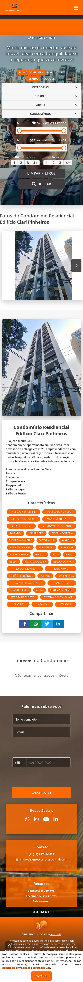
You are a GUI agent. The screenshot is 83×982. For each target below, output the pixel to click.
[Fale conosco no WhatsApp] (27, 819)
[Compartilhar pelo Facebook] (24, 624)
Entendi (41, 976)
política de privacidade (16, 968)
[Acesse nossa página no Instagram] (36, 819)
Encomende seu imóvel (41, 896)
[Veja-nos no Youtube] (46, 819)
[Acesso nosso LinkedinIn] (55, 819)
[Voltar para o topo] (9, 945)
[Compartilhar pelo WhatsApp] (36, 624)
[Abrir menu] (76, 7)
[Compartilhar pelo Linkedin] (58, 624)
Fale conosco (41, 901)
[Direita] (76, 265)
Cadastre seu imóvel (41, 891)
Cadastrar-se (42, 792)
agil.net (55, 934)
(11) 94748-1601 (43, 38)
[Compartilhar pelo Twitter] (47, 624)
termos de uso (41, 968)
